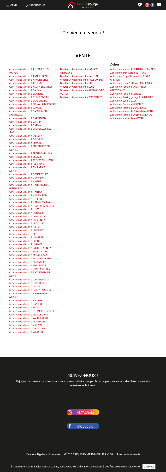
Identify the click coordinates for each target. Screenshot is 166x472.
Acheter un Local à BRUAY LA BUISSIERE (131, 83)
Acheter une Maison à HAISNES (26, 181)
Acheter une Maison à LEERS (24, 227)
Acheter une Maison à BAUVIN (25, 90)
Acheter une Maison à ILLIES (24, 209)
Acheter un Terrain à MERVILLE (126, 104)
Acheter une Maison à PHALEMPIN (27, 265)
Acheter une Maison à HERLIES (25, 199)
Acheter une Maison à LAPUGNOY (27, 220)
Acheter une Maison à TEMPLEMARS (28, 314)
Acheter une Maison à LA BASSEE (27, 213)
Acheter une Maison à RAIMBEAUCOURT (30, 279)
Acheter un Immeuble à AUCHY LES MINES (132, 69)
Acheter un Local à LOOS (123, 100)
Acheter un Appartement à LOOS (77, 86)
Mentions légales (36, 454)
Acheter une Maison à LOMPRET (26, 237)
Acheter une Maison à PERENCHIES (28, 262)
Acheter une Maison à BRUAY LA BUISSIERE (32, 104)
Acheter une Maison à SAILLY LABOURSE (30, 290)
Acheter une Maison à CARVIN (25, 125)
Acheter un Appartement (77, 64)
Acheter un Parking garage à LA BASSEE (131, 97)
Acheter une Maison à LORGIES (25, 244)
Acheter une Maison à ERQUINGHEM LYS (30, 153)
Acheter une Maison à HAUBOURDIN (28, 195)
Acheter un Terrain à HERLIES (125, 93)
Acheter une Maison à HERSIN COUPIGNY (31, 202)
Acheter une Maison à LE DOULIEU (27, 223)
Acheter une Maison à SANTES (25, 304)
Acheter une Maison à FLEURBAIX (27, 164)
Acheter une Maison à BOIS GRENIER (28, 100)
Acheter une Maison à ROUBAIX (26, 286)
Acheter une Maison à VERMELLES (27, 321)
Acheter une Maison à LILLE (23, 234)
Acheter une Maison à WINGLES (26, 332)
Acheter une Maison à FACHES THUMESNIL (32, 160)
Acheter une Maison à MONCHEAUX (28, 255)
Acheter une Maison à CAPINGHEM (27, 118)
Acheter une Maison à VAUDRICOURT (28, 318)
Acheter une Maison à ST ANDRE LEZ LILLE (31, 311)
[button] (147, 4)
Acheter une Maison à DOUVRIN (26, 139)
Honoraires (54, 454)
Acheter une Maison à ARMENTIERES (28, 80)
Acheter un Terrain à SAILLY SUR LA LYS (131, 115)
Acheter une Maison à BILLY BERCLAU (29, 97)
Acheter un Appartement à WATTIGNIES (81, 97)
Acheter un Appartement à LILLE (77, 83)
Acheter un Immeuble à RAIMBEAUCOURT (132, 111)
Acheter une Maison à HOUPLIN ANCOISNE (31, 206)
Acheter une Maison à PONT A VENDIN (29, 269)
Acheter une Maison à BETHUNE (26, 93)
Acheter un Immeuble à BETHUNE (128, 73)
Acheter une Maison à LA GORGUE (27, 216)
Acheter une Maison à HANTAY (25, 192)
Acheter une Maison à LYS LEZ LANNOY (30, 248)
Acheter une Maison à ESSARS (25, 157)
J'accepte (149, 466)
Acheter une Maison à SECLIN (25, 307)
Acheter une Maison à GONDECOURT (28, 174)
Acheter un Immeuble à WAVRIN (127, 118)
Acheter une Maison (23, 64)
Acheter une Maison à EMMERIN (26, 143)
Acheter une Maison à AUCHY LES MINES (31, 86)
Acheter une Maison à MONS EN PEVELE (30, 258)
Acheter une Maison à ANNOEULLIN (28, 76)
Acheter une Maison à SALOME (25, 300)
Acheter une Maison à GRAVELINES (27, 178)
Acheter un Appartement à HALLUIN (79, 76)
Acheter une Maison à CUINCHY (26, 136)
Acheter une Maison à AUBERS (25, 83)
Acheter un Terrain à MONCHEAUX (128, 108)
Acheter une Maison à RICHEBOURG (28, 283)
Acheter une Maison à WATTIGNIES (28, 328)
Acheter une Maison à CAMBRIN (26, 108)
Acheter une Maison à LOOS (24, 241)
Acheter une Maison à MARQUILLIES (28, 251)
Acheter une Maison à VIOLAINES (26, 325)
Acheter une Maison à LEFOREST (26, 230)
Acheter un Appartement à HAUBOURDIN (81, 80)
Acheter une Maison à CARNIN (25, 122)
